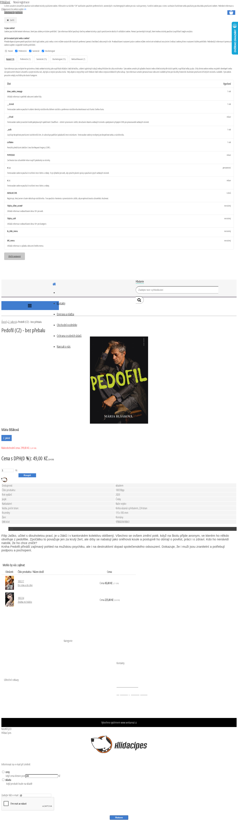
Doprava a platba (65, 314)
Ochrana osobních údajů (69, 336)
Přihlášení (5, 2)
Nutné (10, 50)
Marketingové (50, 50)
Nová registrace (21, 2)
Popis (10, 529)
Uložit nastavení (14, 256)
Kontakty (61, 303)
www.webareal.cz (129, 722)
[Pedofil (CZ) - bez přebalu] (119, 423)
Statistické (35, 50)
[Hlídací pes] (4, 481)
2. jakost (12, 322)
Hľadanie (140, 281)
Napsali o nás (64, 346)
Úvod (4, 322)
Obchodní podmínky (67, 325)
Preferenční (22, 50)
